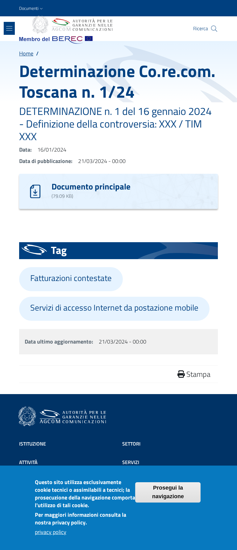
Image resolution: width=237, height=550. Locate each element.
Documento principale (91, 186)
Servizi (130, 462)
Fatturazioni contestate (71, 278)
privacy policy (50, 532)
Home (26, 53)
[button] (31, 8)
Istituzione (32, 443)
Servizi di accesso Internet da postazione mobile (114, 307)
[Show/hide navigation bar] (9, 28)
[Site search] (214, 28)
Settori (131, 443)
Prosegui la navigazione (168, 492)
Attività (28, 462)
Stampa (197, 374)
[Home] (72, 24)
